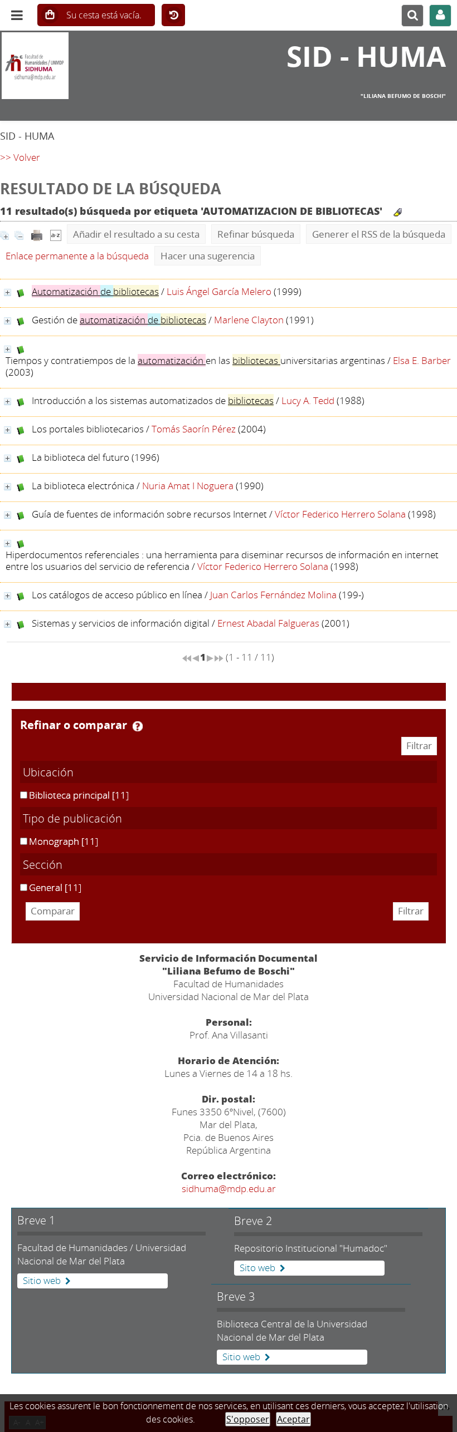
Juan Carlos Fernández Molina (273, 594)
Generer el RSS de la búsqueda (378, 234)
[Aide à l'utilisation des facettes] (138, 726)
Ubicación (48, 772)
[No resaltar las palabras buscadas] (397, 212)
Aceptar (293, 1419)
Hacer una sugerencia (208, 255)
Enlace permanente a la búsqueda (77, 255)
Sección (42, 864)
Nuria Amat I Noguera (188, 485)
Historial (173, 15)
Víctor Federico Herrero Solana (340, 514)
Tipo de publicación (72, 818)
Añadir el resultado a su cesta (136, 234)
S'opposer (247, 1419)
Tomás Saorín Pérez (194, 428)
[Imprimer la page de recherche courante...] (36, 234)
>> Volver (20, 157)
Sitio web (42, 1280)
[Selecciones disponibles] (55, 234)
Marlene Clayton (249, 319)
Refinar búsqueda (255, 234)
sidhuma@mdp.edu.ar (229, 1188)
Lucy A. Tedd (307, 400)
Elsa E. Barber (422, 360)
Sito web (257, 1268)
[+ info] (7, 292)
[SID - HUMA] (76, 65)
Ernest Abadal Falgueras (268, 623)
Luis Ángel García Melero (219, 291)
